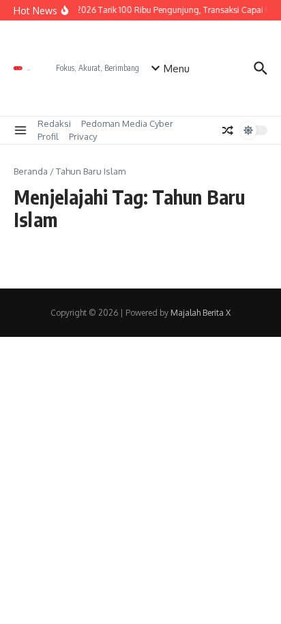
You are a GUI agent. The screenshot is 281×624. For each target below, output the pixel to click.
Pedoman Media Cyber (127, 123)
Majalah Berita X (201, 313)
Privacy (83, 136)
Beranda (31, 171)
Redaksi (54, 123)
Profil (48, 136)
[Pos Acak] (227, 130)
